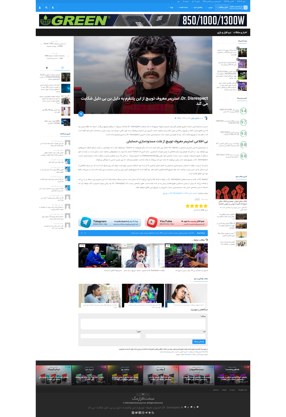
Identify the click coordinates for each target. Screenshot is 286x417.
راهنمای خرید (197, 7)
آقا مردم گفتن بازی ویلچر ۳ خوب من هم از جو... (52, 199)
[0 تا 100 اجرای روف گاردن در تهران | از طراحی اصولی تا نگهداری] (241, 225)
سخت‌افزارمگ (242, 390)
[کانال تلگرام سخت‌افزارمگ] (146, 412)
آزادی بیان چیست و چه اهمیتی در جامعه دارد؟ (227, 243)
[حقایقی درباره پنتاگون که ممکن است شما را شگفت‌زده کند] (241, 216)
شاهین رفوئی (195, 118)
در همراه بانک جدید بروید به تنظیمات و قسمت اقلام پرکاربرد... (51, 208)
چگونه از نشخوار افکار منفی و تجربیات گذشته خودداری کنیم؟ (100, 306)
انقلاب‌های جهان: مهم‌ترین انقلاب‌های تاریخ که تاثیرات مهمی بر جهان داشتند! (233, 203)
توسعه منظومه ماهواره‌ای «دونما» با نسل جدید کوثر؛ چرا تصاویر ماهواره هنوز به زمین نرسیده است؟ (163, 233)
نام (204, 331)
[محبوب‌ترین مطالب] (47, 68)
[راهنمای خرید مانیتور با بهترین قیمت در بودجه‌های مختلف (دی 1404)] (125, 375)
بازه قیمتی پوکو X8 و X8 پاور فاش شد (51, 111)
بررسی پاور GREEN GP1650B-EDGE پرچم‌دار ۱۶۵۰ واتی (229, 110)
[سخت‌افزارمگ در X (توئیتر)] (136, 412)
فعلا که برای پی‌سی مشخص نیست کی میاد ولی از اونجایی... (51, 189)
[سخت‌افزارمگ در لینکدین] (133, 412)
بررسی (210, 7)
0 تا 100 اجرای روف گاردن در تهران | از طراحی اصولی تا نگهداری (226, 225)
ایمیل (138, 331)
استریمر (197, 199)
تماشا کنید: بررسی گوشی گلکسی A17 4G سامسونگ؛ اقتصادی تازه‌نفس (227, 144)
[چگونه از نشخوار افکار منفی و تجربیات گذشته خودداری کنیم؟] (100, 295)
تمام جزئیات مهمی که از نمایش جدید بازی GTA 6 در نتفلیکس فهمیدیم (226, 52)
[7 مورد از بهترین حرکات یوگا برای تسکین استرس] (241, 234)
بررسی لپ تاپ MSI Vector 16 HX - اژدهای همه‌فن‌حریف (228, 156)
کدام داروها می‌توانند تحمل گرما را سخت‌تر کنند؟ (188, 305)
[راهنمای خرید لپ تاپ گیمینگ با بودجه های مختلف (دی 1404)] (53, 375)
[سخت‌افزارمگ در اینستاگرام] (143, 412)
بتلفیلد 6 (185, 1)
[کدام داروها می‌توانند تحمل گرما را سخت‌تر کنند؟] (186, 295)
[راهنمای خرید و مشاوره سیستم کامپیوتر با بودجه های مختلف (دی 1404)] (196, 375)
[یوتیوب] (176, 222)
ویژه (171, 7)
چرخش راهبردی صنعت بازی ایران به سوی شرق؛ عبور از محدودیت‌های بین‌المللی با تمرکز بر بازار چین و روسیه (226, 86)
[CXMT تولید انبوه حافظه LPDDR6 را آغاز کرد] (65, 122)
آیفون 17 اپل (196, 1)
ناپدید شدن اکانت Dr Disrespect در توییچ (180, 193)
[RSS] (153, 412)
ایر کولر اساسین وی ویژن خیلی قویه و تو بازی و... (51, 180)
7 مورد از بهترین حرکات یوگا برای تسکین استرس (226, 234)
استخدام (216, 390)
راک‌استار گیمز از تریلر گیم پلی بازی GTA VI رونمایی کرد (227, 63)
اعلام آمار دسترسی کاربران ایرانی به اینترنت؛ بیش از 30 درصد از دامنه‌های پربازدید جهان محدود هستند (50, 88)
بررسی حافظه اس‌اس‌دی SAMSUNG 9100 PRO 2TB (227, 122)
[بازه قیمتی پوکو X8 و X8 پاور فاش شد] (65, 111)
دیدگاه (203, 316)
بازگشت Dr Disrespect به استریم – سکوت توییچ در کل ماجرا (144, 270)
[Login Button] (39, 7)
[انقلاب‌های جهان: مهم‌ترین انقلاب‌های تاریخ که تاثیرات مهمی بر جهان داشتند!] (231, 190)
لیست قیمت (183, 7)
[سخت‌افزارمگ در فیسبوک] (140, 412)
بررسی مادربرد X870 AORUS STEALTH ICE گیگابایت (230, 133)
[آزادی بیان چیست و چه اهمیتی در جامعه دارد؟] (241, 243)
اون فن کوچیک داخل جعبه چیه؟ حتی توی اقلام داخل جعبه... (51, 144)
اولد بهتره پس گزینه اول (56, 162)
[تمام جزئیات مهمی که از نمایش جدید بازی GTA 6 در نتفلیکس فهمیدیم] (242, 52)
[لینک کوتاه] (175, 118)
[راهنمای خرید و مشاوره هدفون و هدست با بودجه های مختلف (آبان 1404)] (232, 375)
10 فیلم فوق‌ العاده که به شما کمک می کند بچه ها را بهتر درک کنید (144, 306)
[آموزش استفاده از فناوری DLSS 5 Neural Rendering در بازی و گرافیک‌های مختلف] (65, 77)
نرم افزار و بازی (224, 32)
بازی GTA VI (241, 1)
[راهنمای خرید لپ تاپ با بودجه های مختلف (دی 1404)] (89, 375)
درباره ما (232, 390)
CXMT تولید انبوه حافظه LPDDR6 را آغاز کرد (52, 122)
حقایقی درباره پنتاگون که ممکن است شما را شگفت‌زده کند (226, 216)
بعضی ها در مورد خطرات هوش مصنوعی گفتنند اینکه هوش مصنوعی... (51, 153)
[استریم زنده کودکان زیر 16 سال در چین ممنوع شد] (186, 255)
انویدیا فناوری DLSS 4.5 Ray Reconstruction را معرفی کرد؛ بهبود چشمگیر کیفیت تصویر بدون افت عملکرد (226, 75)
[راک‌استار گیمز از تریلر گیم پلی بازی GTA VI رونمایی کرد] (242, 63)
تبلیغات (224, 390)
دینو (178, 1)
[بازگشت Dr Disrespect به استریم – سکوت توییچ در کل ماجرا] (143, 255)
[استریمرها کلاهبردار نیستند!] (99, 255)
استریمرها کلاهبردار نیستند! (112, 270)
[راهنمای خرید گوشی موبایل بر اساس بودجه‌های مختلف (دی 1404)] (161, 375)
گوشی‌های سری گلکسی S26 (212, 1)
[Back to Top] (143, 394)
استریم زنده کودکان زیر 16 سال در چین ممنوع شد (191, 270)
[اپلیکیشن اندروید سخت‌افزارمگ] (149, 412)
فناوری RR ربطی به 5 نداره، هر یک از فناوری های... (51, 171)
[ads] (143, 20)
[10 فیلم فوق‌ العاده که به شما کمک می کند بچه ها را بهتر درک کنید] (143, 295)
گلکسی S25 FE (229, 1)
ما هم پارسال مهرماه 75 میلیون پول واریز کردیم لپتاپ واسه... (52, 217)
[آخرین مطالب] (62, 68)
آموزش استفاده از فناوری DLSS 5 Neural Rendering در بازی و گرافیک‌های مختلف (50, 77)
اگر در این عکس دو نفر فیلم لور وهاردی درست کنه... (53, 227)
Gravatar (187, 354)
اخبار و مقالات (223, 7)
